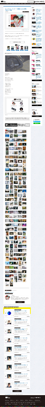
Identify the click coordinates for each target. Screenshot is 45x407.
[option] (39, 113)
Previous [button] (32, 113)
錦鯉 (36, 97)
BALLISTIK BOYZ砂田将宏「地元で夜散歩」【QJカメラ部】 (21, 365)
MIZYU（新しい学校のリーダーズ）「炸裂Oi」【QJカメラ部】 (20, 311)
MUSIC (10, 3)
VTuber (16, 3)
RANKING (25, 3)
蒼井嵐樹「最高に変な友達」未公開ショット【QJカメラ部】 (21, 383)
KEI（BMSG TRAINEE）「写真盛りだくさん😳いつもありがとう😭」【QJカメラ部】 (21, 329)
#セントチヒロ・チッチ (13, 290)
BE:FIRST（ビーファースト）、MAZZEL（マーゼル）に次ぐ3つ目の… (39, 95)
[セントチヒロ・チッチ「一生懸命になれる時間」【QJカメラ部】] (7, 131)
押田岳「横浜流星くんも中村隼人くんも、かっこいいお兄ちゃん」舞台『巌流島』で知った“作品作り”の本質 (38, 77)
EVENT (38, 3)
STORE (35, 3)
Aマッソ (37, 85)
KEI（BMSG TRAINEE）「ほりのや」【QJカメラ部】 (38, 62)
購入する (8, 50)
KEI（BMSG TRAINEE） (38, 68)
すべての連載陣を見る (37, 116)
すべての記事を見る (37, 47)
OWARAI (7, 3)
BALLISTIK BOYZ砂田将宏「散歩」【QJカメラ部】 (20, 356)
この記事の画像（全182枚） (8, 128)
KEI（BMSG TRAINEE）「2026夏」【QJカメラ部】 (39, 66)
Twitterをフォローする (37, 121)
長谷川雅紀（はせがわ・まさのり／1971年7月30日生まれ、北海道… (38, 99)
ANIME (19, 3)
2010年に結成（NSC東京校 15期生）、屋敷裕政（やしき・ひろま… (38, 91)
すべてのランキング (37, 80)
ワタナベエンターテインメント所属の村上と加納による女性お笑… (38, 87)
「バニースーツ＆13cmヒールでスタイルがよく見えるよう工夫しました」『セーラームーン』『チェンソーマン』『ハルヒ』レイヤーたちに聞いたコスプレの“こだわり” (39, 56)
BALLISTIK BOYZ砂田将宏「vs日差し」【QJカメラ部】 (21, 320)
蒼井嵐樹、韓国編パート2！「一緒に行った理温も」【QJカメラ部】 (20, 338)
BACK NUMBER (31, 3)
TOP (5, 394)
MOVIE (13, 3)
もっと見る (37, 105)
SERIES (22, 3)
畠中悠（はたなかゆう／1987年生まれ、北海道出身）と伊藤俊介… (39, 103)
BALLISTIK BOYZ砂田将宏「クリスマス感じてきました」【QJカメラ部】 (21, 347)
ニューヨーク (37, 89)
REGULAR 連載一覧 (8, 394)
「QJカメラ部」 (22, 33)
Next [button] (40, 113)
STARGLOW (37, 93)
